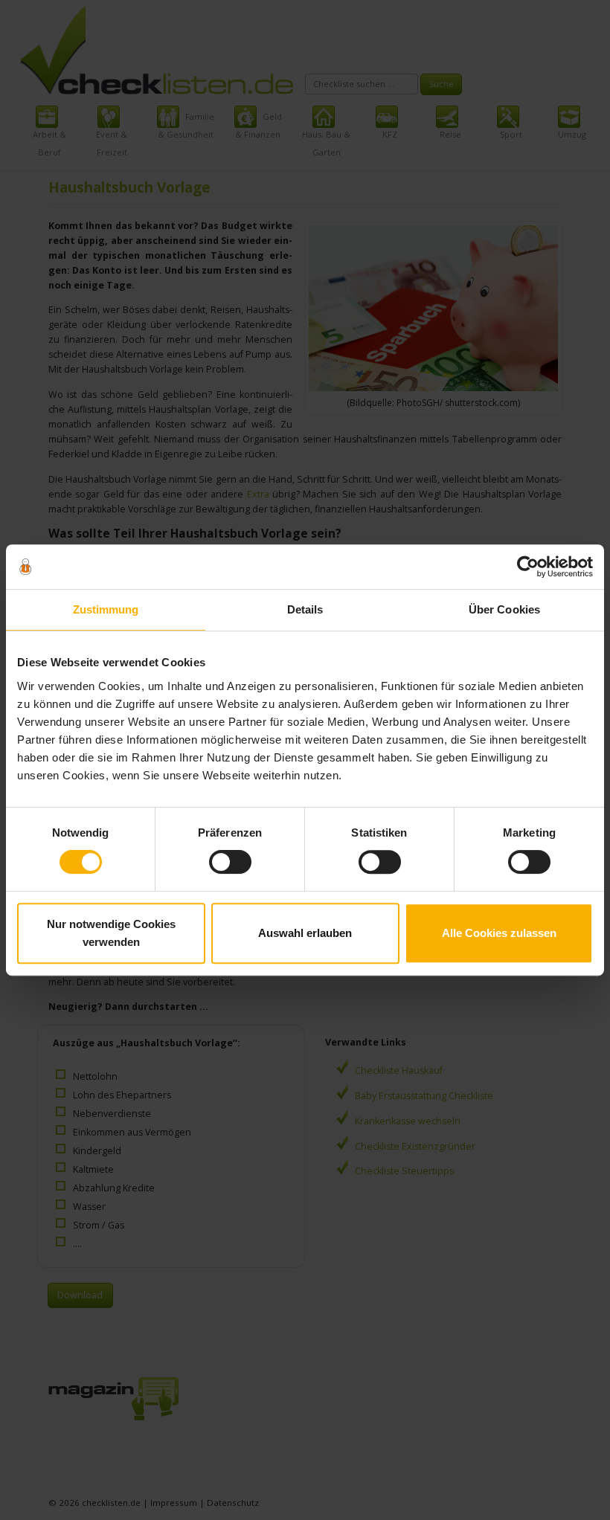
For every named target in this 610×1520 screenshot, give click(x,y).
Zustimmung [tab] (106, 609)
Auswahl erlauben (305, 933)
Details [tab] (305, 609)
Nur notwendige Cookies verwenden (111, 933)
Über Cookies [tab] (504, 609)
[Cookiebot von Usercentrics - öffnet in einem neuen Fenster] (528, 566)
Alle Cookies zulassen (499, 933)
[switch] (230, 862)
